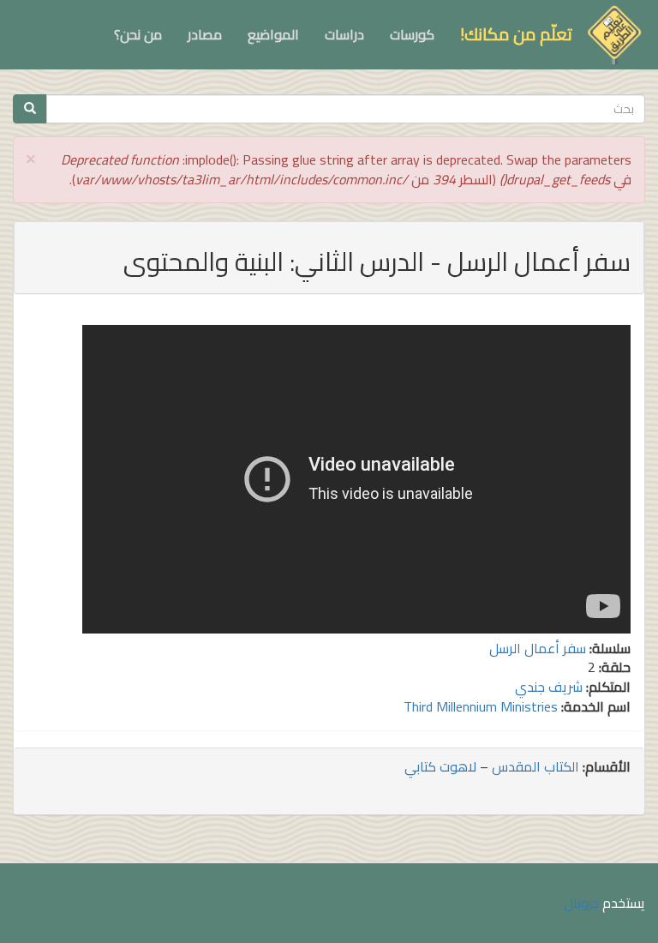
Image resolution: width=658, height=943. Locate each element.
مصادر (205, 34)
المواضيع (273, 34)
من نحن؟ (138, 34)
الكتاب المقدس (535, 766)
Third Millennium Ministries (481, 706)
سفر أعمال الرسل (537, 648)
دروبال (581, 903)
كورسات (412, 34)
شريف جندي (549, 687)
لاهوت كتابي (440, 766)
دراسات (344, 34)
